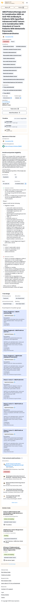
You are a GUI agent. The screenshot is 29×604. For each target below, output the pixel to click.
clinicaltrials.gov (12, 564)
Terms (3, 597)
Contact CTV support (7, 589)
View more (14, 502)
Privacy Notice (5, 595)
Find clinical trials (5, 572)
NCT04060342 (6, 102)
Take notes (13, 109)
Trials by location (6, 575)
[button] (8, 46)
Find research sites (6, 580)
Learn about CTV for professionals (10, 583)
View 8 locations (13, 112)
